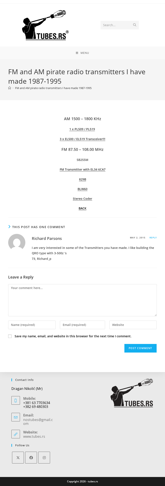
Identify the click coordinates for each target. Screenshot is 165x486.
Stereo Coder (82, 199)
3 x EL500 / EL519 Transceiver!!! (82, 139)
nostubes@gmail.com (38, 421)
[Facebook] (31, 457)
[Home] (9, 88)
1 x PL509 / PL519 (82, 129)
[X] (18, 457)
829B (82, 179)
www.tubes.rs (34, 436)
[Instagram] (44, 457)
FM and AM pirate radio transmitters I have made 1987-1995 (53, 88)
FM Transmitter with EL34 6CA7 (82, 169)
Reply (153, 237)
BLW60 (82, 189)
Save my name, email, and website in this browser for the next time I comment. (73, 336)
